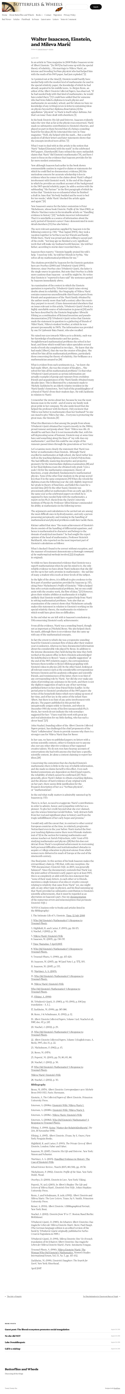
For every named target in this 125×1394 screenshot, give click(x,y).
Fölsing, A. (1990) (42, 996)
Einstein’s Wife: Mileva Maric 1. (68, 1105)
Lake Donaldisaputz (15, 1342)
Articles (51, 49)
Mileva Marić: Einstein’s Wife (48, 936)
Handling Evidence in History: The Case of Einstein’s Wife (60, 1160)
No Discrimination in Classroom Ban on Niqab (100, 1296)
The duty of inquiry (14, 1296)
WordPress (117, 1388)
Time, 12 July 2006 (75, 915)
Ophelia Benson (42, 49)
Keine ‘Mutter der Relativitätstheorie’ (68, 1127)
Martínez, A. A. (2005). (45, 971)
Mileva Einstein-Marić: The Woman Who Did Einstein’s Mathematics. (58, 1251)
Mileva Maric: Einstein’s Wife (67, 1115)
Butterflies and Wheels (21, 1369)
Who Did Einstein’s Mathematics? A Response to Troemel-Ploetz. (57, 950)
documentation (78, 896)
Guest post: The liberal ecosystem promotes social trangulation (37, 1329)
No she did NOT (13, 1336)
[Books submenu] (42, 14)
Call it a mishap (12, 1348)
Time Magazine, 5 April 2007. (47, 944)
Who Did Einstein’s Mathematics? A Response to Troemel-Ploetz (56, 922)
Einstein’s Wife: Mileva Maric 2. (68, 1110)
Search (95, 7)
